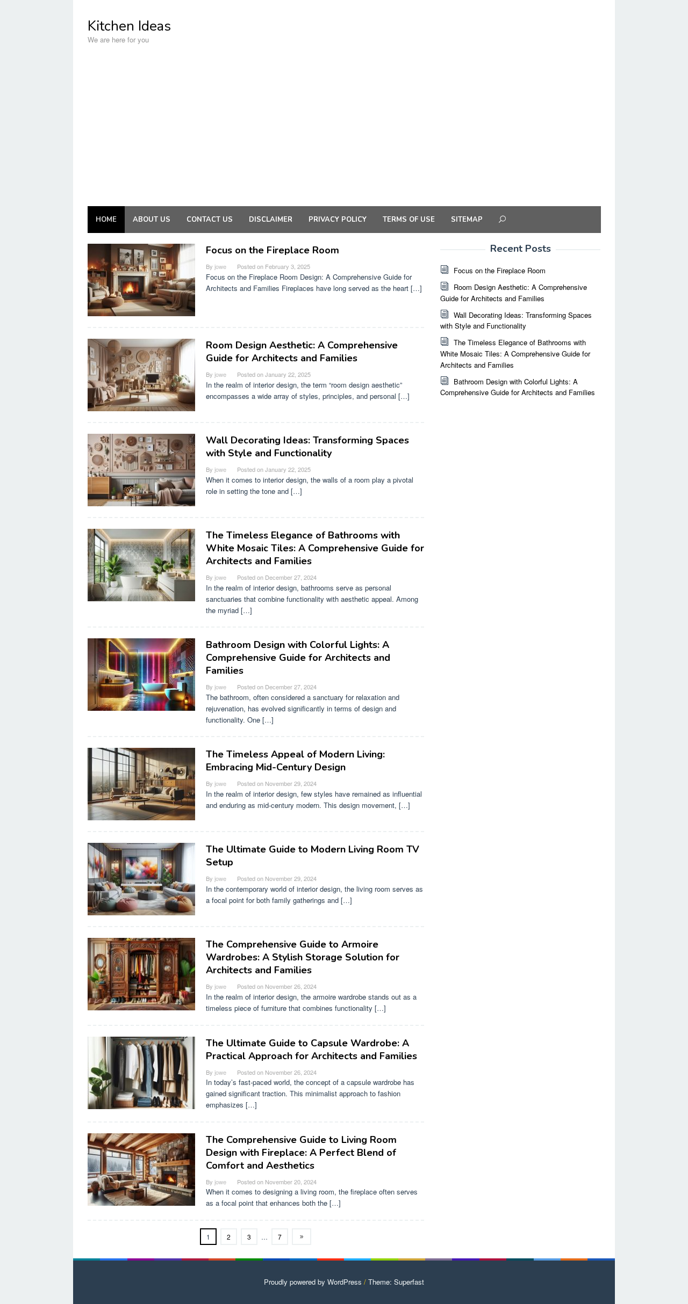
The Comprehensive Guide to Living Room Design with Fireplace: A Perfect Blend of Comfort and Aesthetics (301, 1152)
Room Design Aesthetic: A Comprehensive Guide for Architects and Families (302, 352)
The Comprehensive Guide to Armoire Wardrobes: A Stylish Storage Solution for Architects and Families (302, 957)
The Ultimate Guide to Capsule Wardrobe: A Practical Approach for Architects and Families (311, 1049)
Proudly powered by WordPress (313, 1282)
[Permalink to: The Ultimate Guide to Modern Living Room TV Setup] (141, 878)
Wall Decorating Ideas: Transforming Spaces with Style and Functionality (307, 447)
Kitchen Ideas (129, 26)
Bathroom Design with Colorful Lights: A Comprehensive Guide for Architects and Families (298, 657)
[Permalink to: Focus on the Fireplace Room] (141, 279)
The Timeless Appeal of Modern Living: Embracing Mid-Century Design (295, 761)
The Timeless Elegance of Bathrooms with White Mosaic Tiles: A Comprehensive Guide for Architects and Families (315, 548)
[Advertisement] (344, 131)
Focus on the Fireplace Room (272, 250)
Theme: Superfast (396, 1282)
